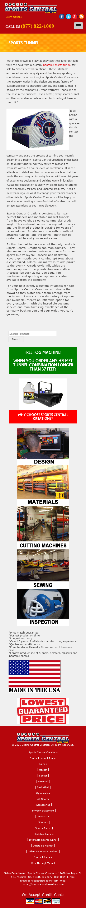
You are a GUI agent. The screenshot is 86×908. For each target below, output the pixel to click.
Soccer (43, 775)
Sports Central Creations (43, 752)
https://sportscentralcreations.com (43, 884)
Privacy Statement (43, 810)
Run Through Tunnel (43, 863)
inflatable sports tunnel (57, 64)
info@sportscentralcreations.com (39, 880)
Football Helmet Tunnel (43, 758)
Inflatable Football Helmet (43, 851)
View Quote (13, 16)
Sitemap (43, 822)
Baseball (43, 781)
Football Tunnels (43, 857)
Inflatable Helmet (43, 845)
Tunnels (43, 764)
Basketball (43, 787)
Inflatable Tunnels (43, 834)
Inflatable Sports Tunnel (43, 839)
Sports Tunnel (43, 828)
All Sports (43, 799)
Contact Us (43, 816)
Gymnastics (43, 793)
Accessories (43, 804)
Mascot (43, 769)
